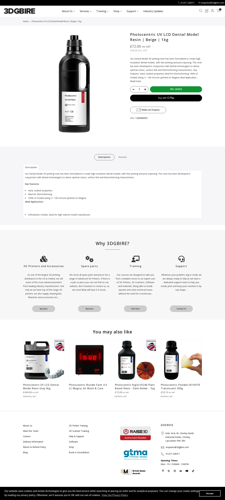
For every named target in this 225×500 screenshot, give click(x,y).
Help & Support (76, 436)
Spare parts (89, 266)
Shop (71, 447)
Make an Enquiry (150, 109)
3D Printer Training (78, 425)
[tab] (31, 167)
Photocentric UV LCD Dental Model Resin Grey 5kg (41, 386)
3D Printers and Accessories (43, 266)
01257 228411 (188, 2)
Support (181, 266)
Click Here (135, 308)
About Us (27, 425)
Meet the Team (30, 430)
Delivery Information (33, 441)
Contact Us (181, 308)
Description (104, 157)
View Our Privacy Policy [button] (115, 495)
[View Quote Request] (206, 11)
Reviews (122, 157)
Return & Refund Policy (34, 447)
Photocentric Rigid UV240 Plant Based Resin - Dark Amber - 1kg (135, 386)
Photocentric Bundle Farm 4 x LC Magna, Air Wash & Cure (88, 386)
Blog (25, 452)
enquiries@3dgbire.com (212, 2)
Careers (27, 436)
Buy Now (43, 308)
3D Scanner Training (79, 430)
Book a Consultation (79, 452)
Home (25, 21)
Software (73, 441)
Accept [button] (210, 493)
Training (135, 266)
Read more (135, 81)
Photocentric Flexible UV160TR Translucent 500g (180, 386)
